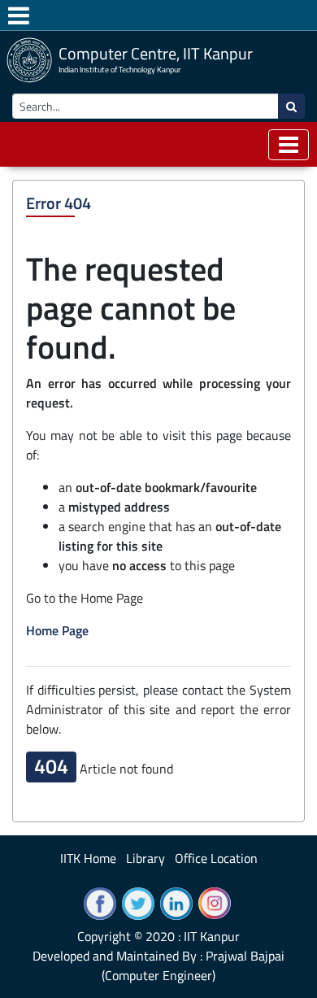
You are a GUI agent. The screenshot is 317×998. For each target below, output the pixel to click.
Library (145, 858)
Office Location (216, 858)
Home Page (57, 630)
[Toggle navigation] (288, 144)
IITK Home (88, 858)
